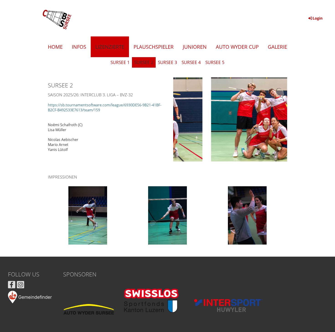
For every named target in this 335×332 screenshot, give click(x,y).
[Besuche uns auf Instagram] (20, 285)
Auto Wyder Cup (237, 46)
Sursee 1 (120, 62)
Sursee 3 (167, 62)
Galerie (277, 46)
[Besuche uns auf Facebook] (11, 285)
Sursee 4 (191, 62)
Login (318, 18)
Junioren (195, 46)
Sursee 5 (214, 62)
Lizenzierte (109, 46)
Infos (79, 46)
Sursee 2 (143, 62)
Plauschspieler (154, 46)
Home (55, 46)
